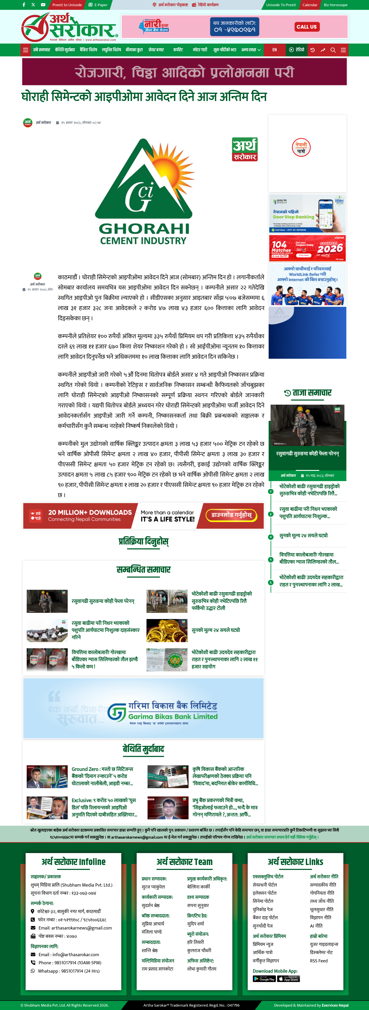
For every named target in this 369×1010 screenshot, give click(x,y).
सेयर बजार (156, 49)
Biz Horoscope (336, 4)
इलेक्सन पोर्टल (265, 893)
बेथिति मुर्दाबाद (65, 49)
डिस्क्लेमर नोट (321, 952)
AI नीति (316, 926)
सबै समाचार (41, 49)
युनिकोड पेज (263, 909)
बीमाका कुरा (134, 49)
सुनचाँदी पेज (263, 926)
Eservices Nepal (335, 1005)
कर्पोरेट (178, 49)
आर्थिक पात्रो (262, 952)
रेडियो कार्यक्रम (208, 4)
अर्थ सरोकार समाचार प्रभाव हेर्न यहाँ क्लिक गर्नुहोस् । (282, 837)
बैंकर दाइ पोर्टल (265, 918)
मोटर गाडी (200, 49)
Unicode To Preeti (281, 4)
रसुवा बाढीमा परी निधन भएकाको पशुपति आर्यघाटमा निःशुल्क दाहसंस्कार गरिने (106, 630)
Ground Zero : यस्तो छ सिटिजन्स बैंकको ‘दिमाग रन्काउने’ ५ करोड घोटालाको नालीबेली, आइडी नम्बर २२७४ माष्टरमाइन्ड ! (102, 777)
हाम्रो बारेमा (318, 936)
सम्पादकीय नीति (323, 885)
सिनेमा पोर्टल (263, 901)
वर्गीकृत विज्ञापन (266, 961)
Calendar (310, 4)
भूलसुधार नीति (321, 909)
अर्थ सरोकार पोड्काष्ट (173, 4)
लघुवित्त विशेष (111, 49)
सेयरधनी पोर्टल (265, 885)
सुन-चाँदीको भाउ (225, 49)
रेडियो (300, 49)
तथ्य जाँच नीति (322, 901)
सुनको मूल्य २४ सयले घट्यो (216, 630)
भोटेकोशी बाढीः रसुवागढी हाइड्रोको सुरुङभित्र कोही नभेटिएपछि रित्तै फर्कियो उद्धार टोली (222, 601)
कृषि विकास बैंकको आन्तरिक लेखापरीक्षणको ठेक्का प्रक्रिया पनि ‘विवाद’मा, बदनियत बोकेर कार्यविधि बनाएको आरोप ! (224, 777)
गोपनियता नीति (322, 893)
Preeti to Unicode (67, 4)
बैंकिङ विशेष (88, 49)
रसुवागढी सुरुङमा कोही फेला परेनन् (103, 601)
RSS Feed (319, 961)
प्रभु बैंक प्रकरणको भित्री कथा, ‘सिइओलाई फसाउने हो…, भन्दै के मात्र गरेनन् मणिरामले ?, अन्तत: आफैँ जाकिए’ (225, 808)
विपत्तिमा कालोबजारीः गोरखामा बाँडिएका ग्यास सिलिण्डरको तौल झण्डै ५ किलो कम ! (105, 660)
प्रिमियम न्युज (263, 944)
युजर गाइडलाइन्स (324, 944)
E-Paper (101, 4)
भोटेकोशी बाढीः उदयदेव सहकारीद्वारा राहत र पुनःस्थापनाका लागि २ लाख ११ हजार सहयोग (225, 660)
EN (274, 49)
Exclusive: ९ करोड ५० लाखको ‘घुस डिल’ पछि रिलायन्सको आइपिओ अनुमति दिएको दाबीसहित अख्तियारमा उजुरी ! (105, 808)
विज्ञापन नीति (320, 918)
